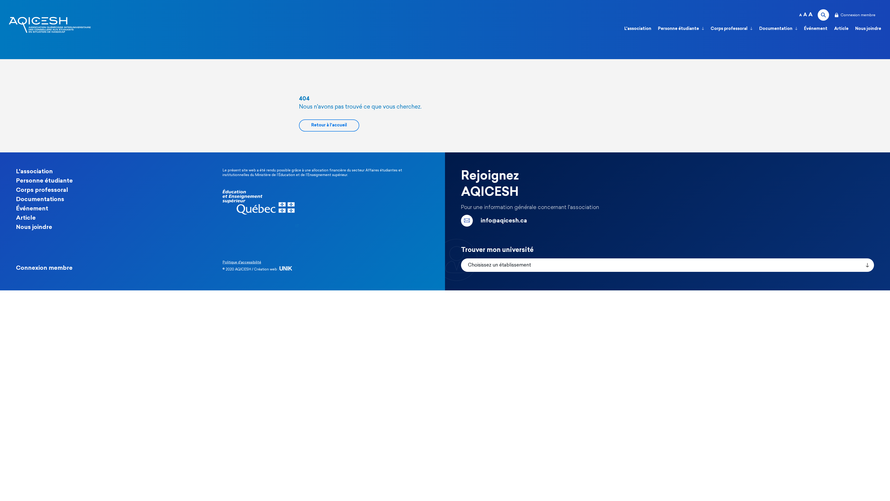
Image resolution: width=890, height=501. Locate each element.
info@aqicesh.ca (504, 221)
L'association (637, 29)
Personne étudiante (679, 29)
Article (841, 29)
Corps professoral (729, 29)
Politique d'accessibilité (241, 262)
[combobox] (667, 265)
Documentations (40, 199)
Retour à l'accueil (329, 125)
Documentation (776, 29)
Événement (815, 29)
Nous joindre (34, 227)
